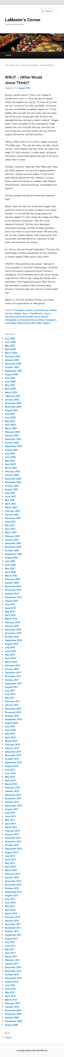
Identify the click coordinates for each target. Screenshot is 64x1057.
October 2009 (12, 1017)
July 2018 (10, 647)
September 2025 (13, 370)
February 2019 (12, 622)
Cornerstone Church (27, 319)
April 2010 (10, 996)
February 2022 (12, 511)
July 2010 (10, 985)
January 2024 (12, 435)
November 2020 (13, 546)
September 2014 (13, 805)
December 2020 (13, 543)
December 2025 (13, 363)
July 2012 (10, 899)
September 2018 (13, 640)
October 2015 (12, 758)
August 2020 (11, 557)
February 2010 (12, 1003)
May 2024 (10, 421)
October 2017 (12, 679)
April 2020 (10, 572)
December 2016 (13, 708)
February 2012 (12, 917)
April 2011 (10, 952)
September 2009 (13, 1021)
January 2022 (12, 514)
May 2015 (10, 776)
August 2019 (11, 600)
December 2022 (13, 478)
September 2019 (13, 597)
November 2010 (13, 970)
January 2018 (12, 669)
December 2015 (13, 751)
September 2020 (13, 554)
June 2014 (10, 816)
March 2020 (11, 575)
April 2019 (10, 615)
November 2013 (13, 841)
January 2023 (12, 474)
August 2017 (11, 687)
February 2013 (12, 873)
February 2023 (12, 471)
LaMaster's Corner (22, 19)
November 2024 (13, 406)
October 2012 (12, 888)
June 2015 (10, 773)
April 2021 (10, 528)
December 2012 (13, 881)
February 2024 (12, 431)
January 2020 (12, 582)
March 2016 (11, 740)
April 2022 (10, 503)
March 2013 (11, 870)
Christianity (10, 319)
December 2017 (13, 672)
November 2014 (13, 798)
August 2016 (11, 722)
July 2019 (10, 604)
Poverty (9, 313)
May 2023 (10, 460)
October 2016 (12, 715)
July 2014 (10, 812)
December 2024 (13, 403)
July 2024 (10, 413)
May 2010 (10, 992)
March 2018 (11, 661)
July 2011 (10, 942)
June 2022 (10, 496)
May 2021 (10, 525)
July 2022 (10, 492)
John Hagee (11, 323)
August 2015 (11, 766)
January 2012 (12, 920)
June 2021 (10, 521)
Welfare (46, 323)
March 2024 (11, 428)
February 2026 (12, 356)
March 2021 (11, 532)
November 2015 (13, 755)
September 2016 (13, 719)
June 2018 (10, 651)
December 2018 (13, 629)
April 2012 (10, 909)
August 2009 (11, 1024)
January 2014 (12, 834)
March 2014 (11, 827)
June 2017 (10, 694)
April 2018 (10, 658)
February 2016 (12, 744)
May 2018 (10, 654)
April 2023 (10, 464)
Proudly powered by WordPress (32, 1050)
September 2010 (13, 978)
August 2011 (11, 938)
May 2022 (10, 500)
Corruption (19, 310)
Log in (8, 1037)
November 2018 (13, 633)
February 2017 (12, 701)
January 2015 (12, 791)
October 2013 (12, 845)
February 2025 (12, 396)
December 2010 (13, 967)
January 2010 (12, 1006)
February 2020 (12, 579)
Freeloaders (50, 319)
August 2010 (11, 981)
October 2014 (12, 802)
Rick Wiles (37, 323)
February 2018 (12, 665)
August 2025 (11, 374)
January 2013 (12, 877)
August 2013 (11, 852)
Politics (53, 310)
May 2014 (10, 819)
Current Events (41, 310)
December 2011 (13, 924)
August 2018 (11, 643)
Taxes (25, 313)
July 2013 (10, 855)
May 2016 (10, 733)
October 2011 (12, 931)
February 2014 (12, 830)
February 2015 (12, 787)
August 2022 (11, 489)
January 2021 (12, 539)
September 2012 (13, 891)
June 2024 (10, 417)
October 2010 (12, 974)
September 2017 (13, 683)
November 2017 (13, 676)
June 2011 (10, 945)
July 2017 (10, 690)
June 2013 (10, 859)
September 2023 (13, 446)
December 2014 (13, 794)
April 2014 (10, 823)
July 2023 (10, 453)
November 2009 (13, 1013)
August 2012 (11, 895)
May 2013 (10, 863)
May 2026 (10, 345)
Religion (18, 313)
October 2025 (12, 367)
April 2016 (10, 737)
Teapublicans (35, 313)
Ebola (41, 319)
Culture (29, 310)
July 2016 (10, 726)
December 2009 (13, 1010)
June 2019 (10, 607)
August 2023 (11, 449)
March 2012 (11, 913)
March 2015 (11, 784)
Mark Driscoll (24, 323)
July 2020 (10, 561)
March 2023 (11, 467)
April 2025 (10, 388)
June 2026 (10, 342)
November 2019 (13, 589)
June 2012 (10, 902)
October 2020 (12, 550)
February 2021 (12, 536)
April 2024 (10, 424)
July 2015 (10, 769)
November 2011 (13, 927)
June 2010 (10, 988)
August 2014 (11, 809)
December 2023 (13, 439)
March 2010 (11, 999)
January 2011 (12, 963)
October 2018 (12, 636)
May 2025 (10, 385)
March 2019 (11, 618)
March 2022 (11, 507)
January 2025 (12, 399)
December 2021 (13, 518)
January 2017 (12, 704)
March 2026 (11, 352)
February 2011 (12, 960)
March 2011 (11, 956)
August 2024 (11, 410)
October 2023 (12, 442)
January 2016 (12, 748)
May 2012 (10, 906)
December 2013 (13, 837)
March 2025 (11, 392)
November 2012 (13, 884)
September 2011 (13, 934)
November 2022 (13, 482)
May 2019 (10, 611)
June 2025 (10, 381)
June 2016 (10, 730)
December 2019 (13, 586)
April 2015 (10, 780)
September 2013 (13, 848)
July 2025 (10, 377)
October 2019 (12, 593)
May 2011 (10, 949)
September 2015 (13, 762)
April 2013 (10, 866)
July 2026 (10, 338)
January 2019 (12, 625)
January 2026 (12, 359)
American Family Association (19, 316)
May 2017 (10, 697)
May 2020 (10, 568)
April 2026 (10, 349)
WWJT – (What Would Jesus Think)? (23, 80)
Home (8, 55)
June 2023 (10, 457)
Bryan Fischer (41, 316)
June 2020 (10, 564)
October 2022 (12, 485)
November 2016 (13, 712)
